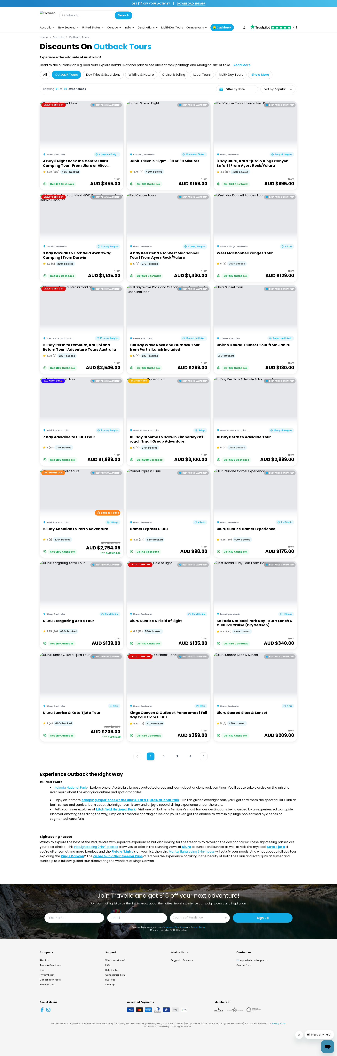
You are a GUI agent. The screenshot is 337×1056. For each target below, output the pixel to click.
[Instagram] (48, 1009)
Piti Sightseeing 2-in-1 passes (96, 847)
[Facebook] (42, 1009)
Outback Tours (79, 37)
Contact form (243, 965)
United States (91, 27)
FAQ (107, 965)
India (128, 27)
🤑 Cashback (222, 27)
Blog (42, 970)
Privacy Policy (198, 927)
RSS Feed (110, 979)
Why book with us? (115, 960)
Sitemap (109, 984)
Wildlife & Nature (141, 74)
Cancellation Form (115, 974)
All (45, 74)
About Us (45, 960)
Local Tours (202, 74)
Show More (260, 74)
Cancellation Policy (50, 979)
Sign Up (263, 918)
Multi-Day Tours (172, 27)
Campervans (195, 27)
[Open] (225, 918)
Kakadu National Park (70, 787)
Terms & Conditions (50, 965)
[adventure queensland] (234, 1009)
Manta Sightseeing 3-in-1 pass (192, 851)
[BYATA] (219, 1009)
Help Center (111, 970)
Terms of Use (47, 984)
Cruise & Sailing (173, 74)
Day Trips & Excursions (103, 74)
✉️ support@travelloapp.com (252, 960)
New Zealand (66, 27)
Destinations (146, 27)
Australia (45, 27)
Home (44, 37)
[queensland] (254, 1009)
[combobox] (197, 917)
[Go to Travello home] (47, 15)
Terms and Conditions (174, 927)
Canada (112, 27)
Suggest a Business (182, 960)
